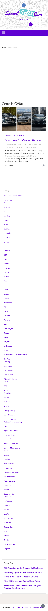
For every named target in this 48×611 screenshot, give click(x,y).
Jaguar (6, 277)
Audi (5, 211)
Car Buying (8, 359)
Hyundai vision (9, 435)
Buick (6, 224)
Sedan (6, 490)
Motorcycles (9, 464)
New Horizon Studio (12, 472)
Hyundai (15, 135)
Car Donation (9, 370)
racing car (7, 485)
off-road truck (9, 477)
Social (6, 390)
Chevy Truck (8, 375)
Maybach (7, 459)
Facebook (7, 497)
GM (5, 255)
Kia (5, 285)
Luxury (6, 455)
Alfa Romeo (8, 207)
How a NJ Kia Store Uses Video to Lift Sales (21, 577)
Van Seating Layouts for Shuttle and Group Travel (23, 572)
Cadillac (6, 229)
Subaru (6, 333)
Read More (9, 165)
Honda (6, 264)
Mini (5, 307)
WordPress (16, 607)
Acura (6, 203)
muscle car (8, 468)
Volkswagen (8, 346)
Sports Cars (8, 518)
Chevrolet (7, 233)
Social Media (9, 494)
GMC (6, 259)
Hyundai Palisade (35, 144)
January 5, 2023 (11, 144)
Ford (5, 246)
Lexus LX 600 (9, 147)
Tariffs (6, 536)
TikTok (6, 397)
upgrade (7, 549)
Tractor (7, 451)
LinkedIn (7, 505)
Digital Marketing (10, 379)
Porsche (7, 320)
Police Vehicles (9, 481)
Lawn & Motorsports (12, 448)
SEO (5, 386)
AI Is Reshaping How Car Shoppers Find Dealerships (23, 568)
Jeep (5, 281)
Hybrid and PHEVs (11, 430)
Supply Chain (8, 527)
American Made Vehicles (13, 196)
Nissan (6, 311)
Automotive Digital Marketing (15, 355)
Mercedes (8, 303)
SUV (5, 531)
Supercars (7, 523)
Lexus (21, 135)
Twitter (7, 402)
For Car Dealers (10, 419)
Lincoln (6, 294)
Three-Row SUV (31, 147)
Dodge (6, 242)
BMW (6, 220)
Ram (5, 324)
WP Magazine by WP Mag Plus (33, 607)
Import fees (8, 439)
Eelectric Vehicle (10, 415)
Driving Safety (9, 410)
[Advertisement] (24, 73)
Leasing (7, 362)
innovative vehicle (11, 444)
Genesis (8, 135)
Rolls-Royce (8, 329)
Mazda (6, 298)
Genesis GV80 (22, 144)
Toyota (7, 342)
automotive (8, 200)
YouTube (7, 406)
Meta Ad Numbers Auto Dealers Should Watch (22, 581)
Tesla (6, 337)
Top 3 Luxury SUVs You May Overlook (23, 140)
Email (6, 382)
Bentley (7, 216)
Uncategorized (9, 544)
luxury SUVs (20, 147)
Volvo (6, 350)
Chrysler (7, 237)
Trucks (6, 540)
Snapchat (7, 393)
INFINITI (7, 272)
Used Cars (8, 366)
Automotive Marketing (13, 422)
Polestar (7, 316)
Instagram (8, 501)
